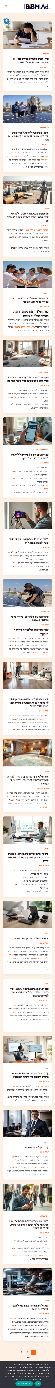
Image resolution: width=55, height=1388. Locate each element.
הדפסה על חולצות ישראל (24, 327)
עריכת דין (45, 1142)
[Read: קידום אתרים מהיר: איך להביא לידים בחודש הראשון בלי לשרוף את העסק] (27, 1049)
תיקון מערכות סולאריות (39, 652)
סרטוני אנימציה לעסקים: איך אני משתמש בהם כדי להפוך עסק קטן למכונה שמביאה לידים (28, 857)
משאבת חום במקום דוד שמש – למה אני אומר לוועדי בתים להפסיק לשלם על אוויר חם (28, 217)
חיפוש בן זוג (44, 1216)
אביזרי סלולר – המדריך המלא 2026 (31, 938)
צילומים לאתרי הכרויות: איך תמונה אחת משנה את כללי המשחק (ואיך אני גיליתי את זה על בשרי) (29, 1225)
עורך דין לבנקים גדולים (37, 1147)
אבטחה (46, 933)
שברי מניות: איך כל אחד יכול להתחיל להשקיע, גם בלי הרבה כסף (30, 456)
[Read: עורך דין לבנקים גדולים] (27, 1123)
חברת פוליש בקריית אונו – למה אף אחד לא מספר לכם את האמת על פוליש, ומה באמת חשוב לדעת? (29, 703)
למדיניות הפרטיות (24, 1383)
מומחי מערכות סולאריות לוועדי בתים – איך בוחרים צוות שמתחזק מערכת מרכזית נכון (28, 136)
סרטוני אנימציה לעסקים (39, 870)
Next (28, 1357)
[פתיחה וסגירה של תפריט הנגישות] (6, 21)
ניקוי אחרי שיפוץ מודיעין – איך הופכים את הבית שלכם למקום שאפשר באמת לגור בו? (28, 379)
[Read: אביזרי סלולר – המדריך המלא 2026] (27, 914)
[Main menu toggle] (6, 6)
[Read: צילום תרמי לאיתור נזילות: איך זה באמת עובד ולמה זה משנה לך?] (27, 515)
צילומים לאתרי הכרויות (39, 1255)
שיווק (46, 849)
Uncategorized (42, 449)
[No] (51, 1374)
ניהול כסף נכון (32, 82)
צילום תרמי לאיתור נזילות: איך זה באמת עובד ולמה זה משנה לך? (29, 541)
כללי (47, 208)
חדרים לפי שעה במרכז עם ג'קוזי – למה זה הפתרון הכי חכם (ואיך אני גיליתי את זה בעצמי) (28, 780)
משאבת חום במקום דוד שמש (37, 230)
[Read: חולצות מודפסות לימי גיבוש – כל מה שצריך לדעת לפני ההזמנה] (27, 274)
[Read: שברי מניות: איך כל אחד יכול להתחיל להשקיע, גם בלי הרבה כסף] (27, 430)
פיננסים (46, 54)
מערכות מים (44, 128)
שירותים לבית (44, 372)
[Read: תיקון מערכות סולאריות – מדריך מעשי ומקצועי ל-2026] (27, 592)
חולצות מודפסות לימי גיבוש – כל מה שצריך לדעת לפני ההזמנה (30, 300)
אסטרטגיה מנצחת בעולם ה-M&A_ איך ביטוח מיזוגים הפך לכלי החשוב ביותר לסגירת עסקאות (29, 992)
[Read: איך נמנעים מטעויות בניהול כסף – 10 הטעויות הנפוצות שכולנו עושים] (27, 35)
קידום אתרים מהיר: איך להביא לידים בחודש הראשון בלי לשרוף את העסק (30, 1075)
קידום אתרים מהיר (41, 1086)
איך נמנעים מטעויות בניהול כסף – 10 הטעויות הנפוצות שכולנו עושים (31, 60)
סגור (38, 1383)
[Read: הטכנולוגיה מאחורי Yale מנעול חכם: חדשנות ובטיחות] (27, 1281)
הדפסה (46, 293)
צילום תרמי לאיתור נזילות (25, 566)
